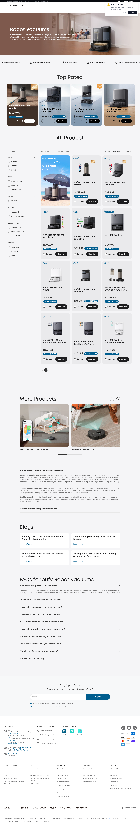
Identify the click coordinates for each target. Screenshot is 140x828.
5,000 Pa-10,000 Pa (18, 232)
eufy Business (61, 772)
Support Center (88, 768)
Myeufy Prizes (34, 783)
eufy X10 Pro (77, 488)
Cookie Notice (26, 821)
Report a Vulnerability (90, 778)
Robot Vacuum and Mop (82, 450)
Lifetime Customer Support (48, 743)
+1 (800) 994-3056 (13, 740)
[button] (29, 121)
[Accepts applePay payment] (123, 737)
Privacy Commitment (116, 778)
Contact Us (113, 775)
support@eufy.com (26, 747)
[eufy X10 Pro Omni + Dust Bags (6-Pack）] (86, 328)
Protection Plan (61, 792)
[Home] (15, 11)
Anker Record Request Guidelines (120, 788)
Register (98, 697)
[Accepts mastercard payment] (123, 740)
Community (113, 785)
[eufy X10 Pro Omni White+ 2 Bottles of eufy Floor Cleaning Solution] (117, 327)
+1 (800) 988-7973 (13, 733)
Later (124, 12)
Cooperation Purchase (64, 768)
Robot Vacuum (8, 768)
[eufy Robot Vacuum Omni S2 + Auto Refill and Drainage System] (117, 275)
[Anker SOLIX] (18, 2)
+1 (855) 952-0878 (13, 737)
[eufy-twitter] (135, 728)
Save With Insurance (63, 785)
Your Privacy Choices (99, 818)
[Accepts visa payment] (128, 744)
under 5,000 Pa (16, 236)
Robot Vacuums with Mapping (34, 450)
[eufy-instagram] (123, 728)
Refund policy (69, 818)
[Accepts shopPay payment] (133, 740)
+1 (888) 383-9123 (12, 743)
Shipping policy (54, 818)
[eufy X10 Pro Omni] (117, 222)
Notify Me (132, 12)
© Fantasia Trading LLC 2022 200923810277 (20, 818)
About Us (42, 818)
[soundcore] (44, 2)
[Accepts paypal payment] (128, 740)
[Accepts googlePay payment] (133, 737)
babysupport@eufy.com (19, 749)
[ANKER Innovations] (125, 2)
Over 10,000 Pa (16, 227)
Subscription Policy (42, 821)
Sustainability (114, 781)
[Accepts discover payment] (128, 737)
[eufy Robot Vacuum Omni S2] (86, 170)
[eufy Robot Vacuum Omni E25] (55, 222)
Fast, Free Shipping (46, 730)
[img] (123, 733)
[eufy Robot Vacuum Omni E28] (86, 223)
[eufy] (27, 2)
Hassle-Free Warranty (47, 739)
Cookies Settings (119, 818)
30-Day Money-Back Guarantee (50, 735)
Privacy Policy (68, 703)
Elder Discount (61, 778)
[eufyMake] (34, 2)
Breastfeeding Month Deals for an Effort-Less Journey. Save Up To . (70, 5)
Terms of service (12, 821)
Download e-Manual (89, 781)
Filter (13, 151)
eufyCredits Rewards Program (39, 775)
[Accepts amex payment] (133, 733)
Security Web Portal (63, 796)
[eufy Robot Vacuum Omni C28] (117, 170)
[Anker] (9, 2)
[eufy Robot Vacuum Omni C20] (86, 276)
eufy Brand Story (115, 768)
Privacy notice (82, 818)
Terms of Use (57, 703)
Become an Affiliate (63, 781)
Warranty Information (90, 772)
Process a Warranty (89, 775)
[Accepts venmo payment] (123, 744)
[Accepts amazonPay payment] (128, 733)
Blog (111, 772)
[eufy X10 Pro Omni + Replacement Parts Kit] (55, 327)
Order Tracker (34, 768)
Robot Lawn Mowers (10, 778)
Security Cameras (9, 772)
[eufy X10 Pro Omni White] (55, 275)
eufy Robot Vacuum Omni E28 (107, 479)
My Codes (33, 772)
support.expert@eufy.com (20, 750)
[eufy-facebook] (129, 728)
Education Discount (63, 775)
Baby (5, 775)
